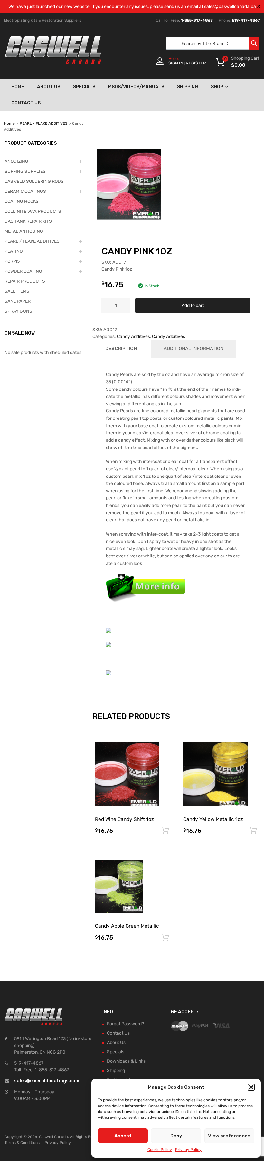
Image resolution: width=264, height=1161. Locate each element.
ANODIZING (16, 161)
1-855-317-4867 (197, 20)
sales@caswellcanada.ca (230, 6)
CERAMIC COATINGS (25, 191)
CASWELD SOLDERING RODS (34, 181)
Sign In (175, 63)
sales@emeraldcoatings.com (46, 1081)
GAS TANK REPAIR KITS (28, 221)
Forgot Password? (125, 1024)
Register (196, 63)
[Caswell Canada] (53, 62)
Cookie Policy (159, 1149)
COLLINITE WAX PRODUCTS (33, 211)
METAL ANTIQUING (24, 231)
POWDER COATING (23, 271)
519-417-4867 (246, 20)
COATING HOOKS (22, 201)
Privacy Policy (188, 1149)
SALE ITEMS (17, 291)
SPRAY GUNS (18, 311)
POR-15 (12, 261)
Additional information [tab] (193, 348)
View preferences (229, 1136)
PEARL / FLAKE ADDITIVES (43, 123)
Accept (123, 1136)
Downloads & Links (126, 1061)
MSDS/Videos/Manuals (136, 87)
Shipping (187, 87)
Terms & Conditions (22, 1142)
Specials (84, 87)
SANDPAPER (18, 301)
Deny (176, 1136)
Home (17, 87)
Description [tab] (121, 348)
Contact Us (26, 103)
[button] (251, 1087)
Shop (217, 87)
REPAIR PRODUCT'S (25, 281)
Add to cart (193, 305)
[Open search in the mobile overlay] (211, 43)
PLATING (14, 251)
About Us (48, 87)
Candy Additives (133, 336)
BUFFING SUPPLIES (25, 171)
